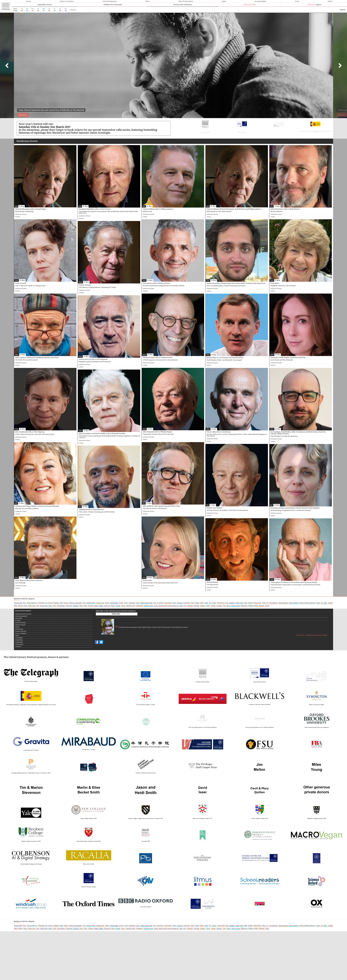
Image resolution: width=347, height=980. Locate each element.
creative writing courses (146, 602)
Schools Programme (110, 1)
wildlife (256, 605)
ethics (192, 602)
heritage (250, 602)
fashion (202, 602)
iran (267, 602)
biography (56, 602)
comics (126, 602)
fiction (206, 602)
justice (318, 602)
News (148, 1)
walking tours (244, 605)
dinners (174, 602)
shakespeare (139, 605)
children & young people (75, 602)
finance (214, 602)
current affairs (167, 602)
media (15, 605)
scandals (117, 605)
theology (213, 605)
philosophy (75, 605)
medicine (20, 605)
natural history (44, 605)
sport (184, 605)
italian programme (294, 602)
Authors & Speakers (67, 1)
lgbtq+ (325, 602)
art (46, 602)
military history (32, 605)
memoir (25, 605)
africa (24, 602)
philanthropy (69, 605)
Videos (330, 1)
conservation (132, 602)
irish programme (273, 602)
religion (101, 605)
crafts (137, 602)
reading (96, 605)
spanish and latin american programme (168, 605)
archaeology (41, 602)
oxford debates (61, 605)
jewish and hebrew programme (307, 602)
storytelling (190, 605)
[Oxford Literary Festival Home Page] (6, 6)
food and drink (221, 602)
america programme (32, 602)
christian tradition (90, 602)
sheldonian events (148, 605)
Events (28, 1)
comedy (121, 602)
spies (181, 605)
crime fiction (160, 602)
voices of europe (235, 605)
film (210, 602)
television (202, 605)
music (37, 605)
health (245, 602)
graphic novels (239, 602)
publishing (90, 605)
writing (267, 605)
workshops (261, 605)
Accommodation (260, 1)
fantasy (197, 602)
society (156, 605)
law (322, 602)
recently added (18, 602)
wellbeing (250, 605)
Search (342, 10)
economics (180, 602)
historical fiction (257, 602)
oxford (54, 605)
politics (85, 605)
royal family (107, 605)
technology (196, 605)
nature (50, 605)
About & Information (185, 1)
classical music (100, 602)
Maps (224, 1)
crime (154, 602)
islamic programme (283, 602)
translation (219, 605)
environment (186, 602)
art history (50, 602)
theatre (208, 605)
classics (107, 602)
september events (130, 605)
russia (113, 605)
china (84, 602)
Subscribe (116, 614)
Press (297, 1)
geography (232, 602)
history (264, 602)
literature (330, 602)
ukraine (228, 605)
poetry (81, 605)
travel (224, 605)
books (61, 602)
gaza (226, 602)
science (123, 605)
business (66, 602)
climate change (114, 602)
